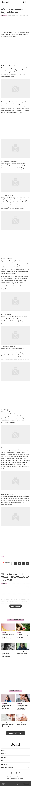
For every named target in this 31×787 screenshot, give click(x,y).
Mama (3, 750)
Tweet (19, 563)
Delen (15, 563)
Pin (23, 563)
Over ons (15, 777)
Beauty (3, 754)
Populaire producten (7, 767)
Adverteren (20, 777)
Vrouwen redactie (24, 15)
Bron (2, 557)
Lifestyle (4, 764)
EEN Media (26, 784)
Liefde (3, 760)
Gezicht (4, 15)
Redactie (9, 777)
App (27, 563)
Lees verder (15, 606)
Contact (22, 778)
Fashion (3, 757)
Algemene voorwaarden (13, 778)
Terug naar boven (14, 733)
